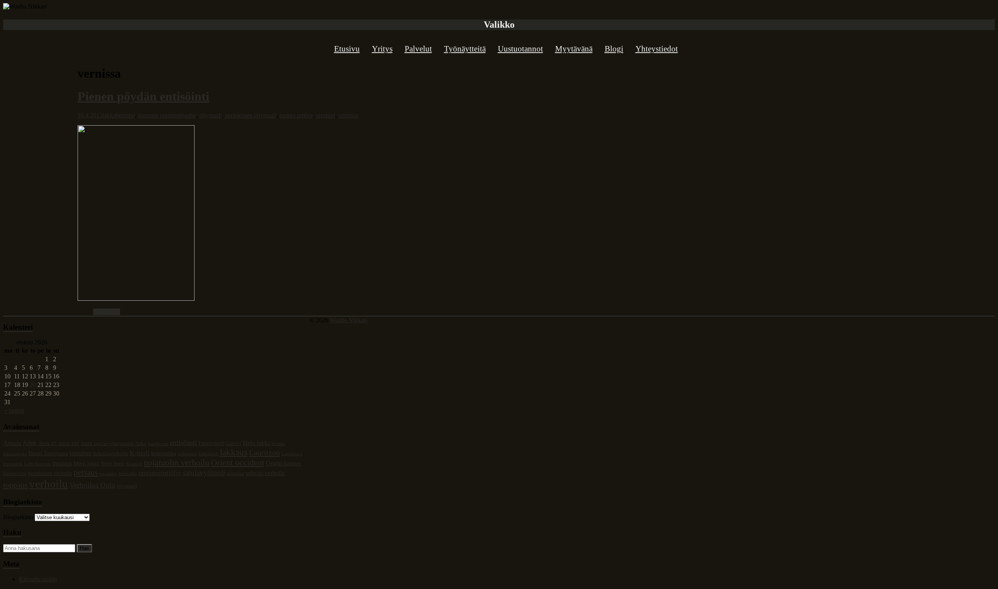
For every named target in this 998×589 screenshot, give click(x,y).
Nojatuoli (134, 464)
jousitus (80, 453)
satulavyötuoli (204, 472)
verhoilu (48, 483)
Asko (140, 443)
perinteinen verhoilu (50, 473)
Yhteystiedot (656, 48)
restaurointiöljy (159, 473)
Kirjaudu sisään (38, 579)
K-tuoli (140, 453)
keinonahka (163, 453)
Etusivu (347, 48)
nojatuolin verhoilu (176, 462)
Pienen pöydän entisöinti (143, 96)
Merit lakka (86, 463)
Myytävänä (574, 48)
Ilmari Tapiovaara (48, 453)
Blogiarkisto (18, 517)
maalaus (62, 463)
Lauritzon (264, 452)
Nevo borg (112, 463)
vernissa (348, 115)
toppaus (15, 485)
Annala (12, 443)
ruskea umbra (296, 115)
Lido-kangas (37, 464)
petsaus (86, 472)
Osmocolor (14, 473)
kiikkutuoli (208, 454)
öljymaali (210, 115)
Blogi (614, 48)
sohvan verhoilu (265, 473)
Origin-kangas (283, 463)
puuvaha (128, 473)
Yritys (382, 48)
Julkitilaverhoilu (110, 453)
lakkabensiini (119, 115)
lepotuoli (13, 464)
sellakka (235, 473)
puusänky (108, 474)
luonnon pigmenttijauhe (167, 115)
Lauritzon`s (291, 454)
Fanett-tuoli (211, 443)
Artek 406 (68, 443)
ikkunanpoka (15, 454)
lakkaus (234, 452)
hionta (278, 443)
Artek (30, 443)
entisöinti (183, 442)
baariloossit (158, 444)
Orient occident (237, 462)
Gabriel (233, 443)
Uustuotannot (520, 48)
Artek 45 (47, 443)
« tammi (14, 410)
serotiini (325, 115)
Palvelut (418, 48)
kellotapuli (187, 454)
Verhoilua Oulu (92, 485)
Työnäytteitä (465, 48)
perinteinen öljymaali (250, 115)
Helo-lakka (256, 443)
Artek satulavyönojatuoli (107, 443)
